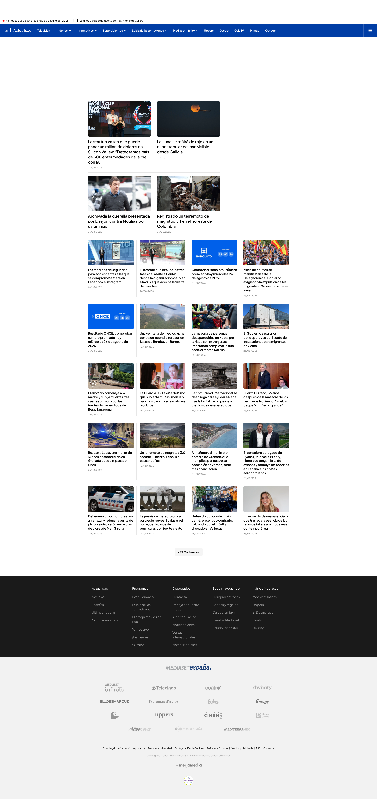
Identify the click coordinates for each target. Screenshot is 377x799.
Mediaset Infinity (265, 597)
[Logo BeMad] (115, 715)
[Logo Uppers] (164, 715)
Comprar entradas (226, 597)
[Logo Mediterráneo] (238, 729)
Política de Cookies (217, 748)
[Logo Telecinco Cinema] (213, 715)
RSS (258, 748)
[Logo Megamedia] (190, 765)
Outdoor (138, 645)
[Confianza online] (188, 784)
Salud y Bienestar (225, 628)
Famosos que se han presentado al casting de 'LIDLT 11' (38, 20)
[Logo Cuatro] (213, 688)
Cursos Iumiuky (223, 612)
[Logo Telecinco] (164, 688)
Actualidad (22, 30)
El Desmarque (263, 612)
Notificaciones (183, 625)
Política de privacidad (160, 748)
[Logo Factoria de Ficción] (164, 702)
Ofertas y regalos (225, 605)
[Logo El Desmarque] (114, 701)
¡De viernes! (140, 637)
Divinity (258, 628)
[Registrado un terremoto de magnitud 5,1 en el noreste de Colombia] (188, 193)
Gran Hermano (143, 597)
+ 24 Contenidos (188, 552)
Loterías (98, 605)
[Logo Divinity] (262, 688)
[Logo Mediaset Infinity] (114, 688)
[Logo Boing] (213, 702)
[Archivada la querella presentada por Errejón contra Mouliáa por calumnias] (119, 193)
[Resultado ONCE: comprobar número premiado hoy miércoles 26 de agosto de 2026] (111, 316)
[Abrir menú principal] (370, 30)
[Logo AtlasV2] (139, 729)
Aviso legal (109, 748)
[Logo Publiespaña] (188, 729)
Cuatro (258, 620)
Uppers (258, 605)
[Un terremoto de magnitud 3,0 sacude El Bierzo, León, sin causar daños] (162, 435)
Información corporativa (131, 748)
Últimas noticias (104, 612)
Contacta (179, 597)
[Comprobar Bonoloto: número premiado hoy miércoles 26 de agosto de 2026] (214, 253)
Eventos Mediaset (225, 620)
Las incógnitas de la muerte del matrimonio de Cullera (111, 20)
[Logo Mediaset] (188, 670)
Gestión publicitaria (242, 748)
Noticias (98, 597)
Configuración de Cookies (189, 748)
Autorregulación (184, 617)
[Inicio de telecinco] (6, 30)
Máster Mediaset (184, 645)
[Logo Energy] (262, 702)
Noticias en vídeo (105, 620)
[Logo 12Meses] (262, 715)
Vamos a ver (141, 629)
